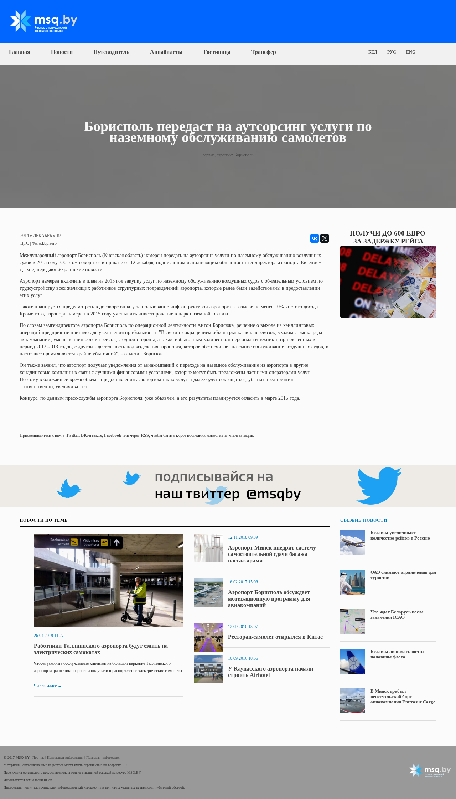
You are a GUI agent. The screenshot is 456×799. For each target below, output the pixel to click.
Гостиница (216, 52)
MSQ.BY (134, 772)
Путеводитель (111, 52)
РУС (391, 52)
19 (58, 235)
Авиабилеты (166, 52)
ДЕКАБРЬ (42, 235)
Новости (62, 52)
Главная (19, 52)
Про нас (38, 757)
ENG (410, 52)
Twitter (72, 435)
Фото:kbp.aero (44, 243)
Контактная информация (65, 757)
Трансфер (263, 52)
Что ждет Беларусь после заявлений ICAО (397, 614)
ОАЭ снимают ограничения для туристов (403, 575)
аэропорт (224, 154)
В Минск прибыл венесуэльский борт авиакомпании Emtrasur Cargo (403, 696)
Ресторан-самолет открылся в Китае (275, 637)
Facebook (112, 435)
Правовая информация (103, 757)
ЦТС (24, 243)
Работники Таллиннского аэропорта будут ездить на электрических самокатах (101, 649)
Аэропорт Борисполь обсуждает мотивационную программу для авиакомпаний (269, 598)
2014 (24, 235)
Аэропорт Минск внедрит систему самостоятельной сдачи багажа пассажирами (272, 554)
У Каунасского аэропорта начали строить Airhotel (270, 672)
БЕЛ (372, 52)
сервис (208, 154)
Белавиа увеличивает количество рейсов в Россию (400, 535)
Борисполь (243, 154)
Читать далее (48, 685)
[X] (324, 238)
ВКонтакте (91, 435)
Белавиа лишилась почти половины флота (397, 654)
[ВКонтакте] (314, 238)
